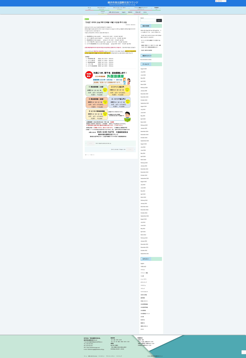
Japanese (219, 0)
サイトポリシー (102, 356)
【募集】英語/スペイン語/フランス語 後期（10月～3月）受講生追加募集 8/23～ (151, 46)
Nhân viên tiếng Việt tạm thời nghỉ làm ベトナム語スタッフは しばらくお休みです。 (151, 31)
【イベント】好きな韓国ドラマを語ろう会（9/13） (150, 41)
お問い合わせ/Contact (92, 356)
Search (142, 18)
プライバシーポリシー (110, 356)
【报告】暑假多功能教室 (146, 50)
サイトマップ (119, 356)
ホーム (85, 356)
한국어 (87, 19)
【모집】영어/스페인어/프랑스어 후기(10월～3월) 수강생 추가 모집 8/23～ (151, 36)
